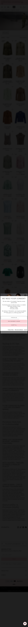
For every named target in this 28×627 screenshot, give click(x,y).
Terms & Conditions (19, 329)
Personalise (14, 317)
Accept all (14, 325)
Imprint (25, 329)
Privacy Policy (11, 329)
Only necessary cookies (14, 321)
